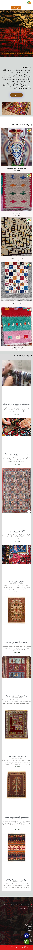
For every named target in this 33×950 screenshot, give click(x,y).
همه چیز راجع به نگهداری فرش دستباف (16, 454)
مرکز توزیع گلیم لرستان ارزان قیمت (16, 756)
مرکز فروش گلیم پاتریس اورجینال (16, 642)
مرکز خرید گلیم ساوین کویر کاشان (16, 880)
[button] (19, 2)
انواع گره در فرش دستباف (16, 581)
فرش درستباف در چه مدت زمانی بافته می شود (16, 404)
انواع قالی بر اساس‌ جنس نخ (16, 531)
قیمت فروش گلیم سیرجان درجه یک (16, 696)
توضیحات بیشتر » (16, 414)
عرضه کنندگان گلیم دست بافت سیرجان (17, 817)
